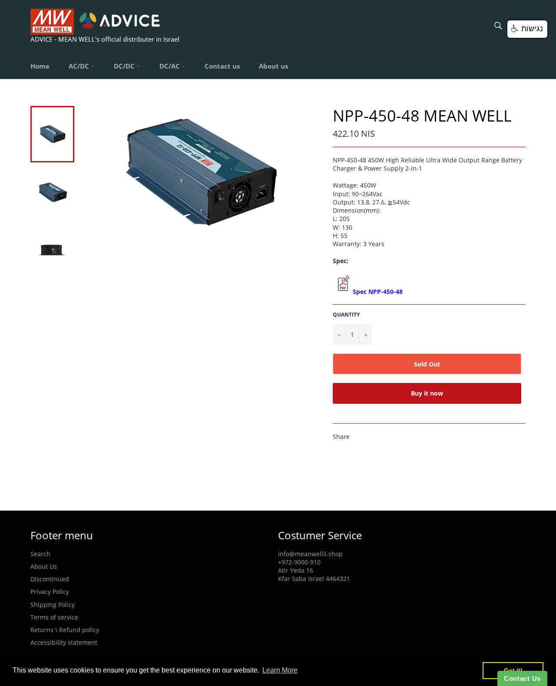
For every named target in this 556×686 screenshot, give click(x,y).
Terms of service (54, 617)
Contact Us (522, 678)
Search (40, 554)
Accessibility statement (63, 642)
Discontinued (49, 579)
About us (273, 66)
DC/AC (170, 66)
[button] (527, 29)
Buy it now (427, 393)
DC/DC (125, 66)
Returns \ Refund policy (64, 630)
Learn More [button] (280, 670)
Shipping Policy (52, 604)
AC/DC (80, 66)
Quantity (346, 314)
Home (40, 66)
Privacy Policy (49, 591)
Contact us (222, 66)
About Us (43, 566)
